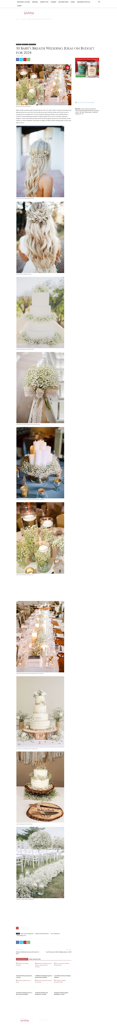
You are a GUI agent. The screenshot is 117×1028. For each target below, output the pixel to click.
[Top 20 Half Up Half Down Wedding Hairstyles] (62, 968)
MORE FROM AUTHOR (35, 959)
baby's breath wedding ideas (27, 933)
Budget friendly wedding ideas (42, 933)
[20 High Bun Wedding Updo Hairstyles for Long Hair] (43, 985)
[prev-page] (17, 997)
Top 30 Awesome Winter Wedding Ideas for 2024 (58, 952)
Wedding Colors (23, 2)
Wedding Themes (32, 44)
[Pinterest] (25, 59)
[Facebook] (17, 59)
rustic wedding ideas (55, 933)
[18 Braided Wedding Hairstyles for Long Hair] (24, 968)
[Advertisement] (58, 32)
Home (19, 6)
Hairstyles (44, 2)
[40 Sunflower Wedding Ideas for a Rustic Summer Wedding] (24, 985)
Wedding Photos (83, 2)
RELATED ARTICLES (22, 959)
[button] (99, 2)
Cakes (73, 2)
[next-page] (20, 997)
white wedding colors (21, 935)
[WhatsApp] (28, 59)
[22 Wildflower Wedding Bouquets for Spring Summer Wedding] (43, 968)
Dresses (35, 2)
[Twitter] (21, 59)
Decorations (63, 2)
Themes (53, 2)
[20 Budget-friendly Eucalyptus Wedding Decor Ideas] (62, 985)
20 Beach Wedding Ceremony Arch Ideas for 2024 (27, 952)
